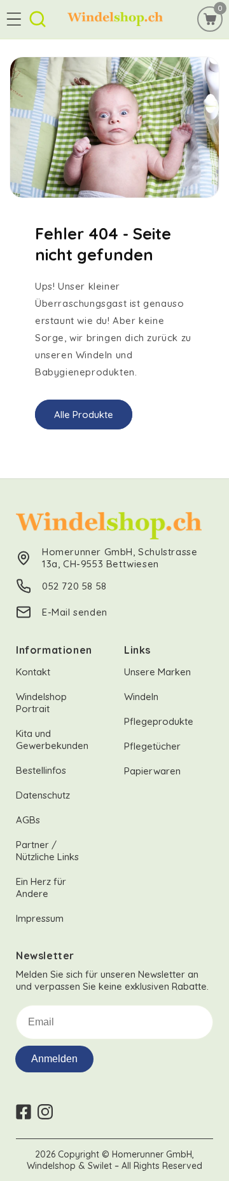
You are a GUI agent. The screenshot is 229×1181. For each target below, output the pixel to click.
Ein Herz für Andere (41, 887)
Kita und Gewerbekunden (52, 739)
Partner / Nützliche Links (47, 851)
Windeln (141, 697)
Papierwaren (152, 771)
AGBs (28, 820)
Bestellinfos (41, 770)
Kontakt (33, 672)
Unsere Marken (157, 672)
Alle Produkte (83, 414)
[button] (14, 19)
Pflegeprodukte (158, 721)
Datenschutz (43, 795)
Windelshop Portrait (41, 703)
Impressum (40, 918)
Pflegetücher (152, 746)
